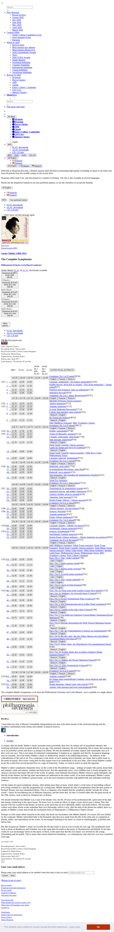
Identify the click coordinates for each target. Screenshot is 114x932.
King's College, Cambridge (24, 87)
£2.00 (14, 532)
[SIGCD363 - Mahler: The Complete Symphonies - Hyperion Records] (15, 243)
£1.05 (14, 576)
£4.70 (14, 404)
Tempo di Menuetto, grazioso (62, 434)
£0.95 (14, 595)
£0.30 (14, 559)
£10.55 (15, 378)
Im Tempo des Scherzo (59, 417)
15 (8, 458)
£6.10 (14, 517)
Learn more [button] (74, 927)
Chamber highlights (20, 65)
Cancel (5, 876)
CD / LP (32, 155)
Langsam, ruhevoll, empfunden (63, 458)
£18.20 (15, 548)
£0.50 (14, 632)
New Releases (13, 12)
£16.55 (15, 504)
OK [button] (98, 927)
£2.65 (14, 489)
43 (8, 605)
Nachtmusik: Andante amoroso (62, 534)
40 (8, 590)
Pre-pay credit (6, 890)
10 (8, 431)
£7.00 (14, 431)
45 (8, 617)
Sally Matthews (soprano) (60, 423)
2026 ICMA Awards (21, 57)
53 (8, 676)
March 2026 (17, 30)
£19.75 (15, 427)
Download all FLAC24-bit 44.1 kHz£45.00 (10, 294)
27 (8, 514)
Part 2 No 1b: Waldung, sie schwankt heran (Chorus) (72, 593)
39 (8, 586)
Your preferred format (18, 200)
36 (8, 570)
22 (8, 494)
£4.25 (14, 472)
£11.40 (14, 462)
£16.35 (15, 522)
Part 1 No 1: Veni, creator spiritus (64, 558)
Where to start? (13, 42)
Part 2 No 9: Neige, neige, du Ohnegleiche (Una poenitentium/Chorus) (80, 644)
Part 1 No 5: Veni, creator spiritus (64, 579)
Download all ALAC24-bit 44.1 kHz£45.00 (10, 313)
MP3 (10, 145)
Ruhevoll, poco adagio (59, 472)
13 (8, 442)
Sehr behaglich (73, 475)
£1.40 (14, 570)
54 (8, 680)
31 (8, 531)
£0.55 (14, 587)
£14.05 (15, 484)
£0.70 (14, 611)
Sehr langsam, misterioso (60, 439)
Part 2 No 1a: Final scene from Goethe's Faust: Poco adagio (75, 590)
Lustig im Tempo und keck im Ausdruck (67, 447)
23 (8, 497)
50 (8, 655)
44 (8, 611)
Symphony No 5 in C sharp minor (64, 483)
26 (8, 511)
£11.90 (37, 378)
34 (8, 559)
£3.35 (14, 467)
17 (8, 469)
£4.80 (14, 458)
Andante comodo (57, 676)
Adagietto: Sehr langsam (60, 497)
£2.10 (14, 390)
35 (8, 565)
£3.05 (14, 382)
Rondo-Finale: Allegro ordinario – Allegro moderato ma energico (77, 537)
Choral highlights (19, 70)
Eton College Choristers (77, 555)
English (13, 166)
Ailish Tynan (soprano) (83, 545)
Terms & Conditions (8, 893)
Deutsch (18, 163)
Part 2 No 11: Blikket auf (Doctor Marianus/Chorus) (72, 660)
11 (8, 434)
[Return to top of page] (11, 880)
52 (8, 667)
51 (8, 661)
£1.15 (14, 565)
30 (8, 528)
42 (8, 600)
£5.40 (14, 687)
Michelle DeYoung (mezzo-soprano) (65, 401)
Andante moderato (57, 406)
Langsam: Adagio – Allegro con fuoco (66, 525)
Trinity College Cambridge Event (26, 35)
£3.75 (14, 537)
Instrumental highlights (22, 67)
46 (8, 625)
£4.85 (14, 509)
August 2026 (18, 17)
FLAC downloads (20, 147)
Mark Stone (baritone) (93, 550)
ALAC (24, 155)
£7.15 (14, 420)
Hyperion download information (13, 888)
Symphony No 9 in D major (61, 671)
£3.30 (14, 437)
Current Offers (13, 32)
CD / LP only (18, 152)
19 (8, 477)
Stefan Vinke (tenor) (74, 550)
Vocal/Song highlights (22, 72)
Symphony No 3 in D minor (61, 425)
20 (8, 488)
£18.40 (37, 522)
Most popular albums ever (23, 50)
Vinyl (14, 55)
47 (8, 632)
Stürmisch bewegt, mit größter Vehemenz (67, 491)
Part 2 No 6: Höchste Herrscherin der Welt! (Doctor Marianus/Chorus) (80, 623)
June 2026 (16, 22)
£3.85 (14, 393)
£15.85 (37, 484)
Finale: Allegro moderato (60, 517)
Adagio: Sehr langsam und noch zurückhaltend (70, 687)
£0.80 (14, 452)
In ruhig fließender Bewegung (62, 409)
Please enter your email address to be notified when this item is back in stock (34, 872)
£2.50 (14, 512)
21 (8, 491)
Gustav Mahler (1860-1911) (14, 253)
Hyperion (16, 77)
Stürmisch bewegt (57, 392)
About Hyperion (7, 920)
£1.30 (14, 626)
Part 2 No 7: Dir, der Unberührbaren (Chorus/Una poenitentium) (77, 631)
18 (8, 472)
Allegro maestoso (57, 403)
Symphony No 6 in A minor (61, 503)
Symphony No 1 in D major (61, 376)
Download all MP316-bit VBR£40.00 (9, 275)
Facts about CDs (7, 900)
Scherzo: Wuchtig (57, 511)
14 (8, 451)
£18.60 (37, 504)
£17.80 (15, 672)
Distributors (5, 912)
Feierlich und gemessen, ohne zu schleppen (68, 390)
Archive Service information (11, 915)
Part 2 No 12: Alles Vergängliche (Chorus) (68, 665)
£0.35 (14, 600)
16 (8, 466)
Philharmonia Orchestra (10, 265)
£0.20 (14, 655)
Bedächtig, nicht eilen (58, 466)
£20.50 (37, 548)
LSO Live (16, 90)
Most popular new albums (23, 47)
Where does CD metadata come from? (15, 905)
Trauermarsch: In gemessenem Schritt (65, 488)
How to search (6, 885)
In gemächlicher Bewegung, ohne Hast (66, 469)
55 (8, 684)
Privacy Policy (6, 917)
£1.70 (14, 442)
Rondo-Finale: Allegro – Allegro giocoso (67, 500)
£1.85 (14, 469)
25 (8, 508)
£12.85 (37, 462)
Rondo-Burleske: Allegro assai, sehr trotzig (68, 684)
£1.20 (14, 639)
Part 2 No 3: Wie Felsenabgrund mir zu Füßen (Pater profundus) (77, 604)
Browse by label (14, 75)
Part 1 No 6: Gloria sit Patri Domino (65, 585)
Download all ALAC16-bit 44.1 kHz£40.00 (10, 304)
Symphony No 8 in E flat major (63, 540)
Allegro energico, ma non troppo (63, 508)
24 (8, 500)
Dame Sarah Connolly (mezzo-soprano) (66, 445)
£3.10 (14, 514)
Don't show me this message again (19, 215)
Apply (15, 142)
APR (14, 82)
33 (8, 537)
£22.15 (37, 427)
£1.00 (14, 414)
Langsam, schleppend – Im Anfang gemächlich (70, 382)
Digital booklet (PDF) (9, 248)
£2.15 (14, 434)
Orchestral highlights (21, 62)
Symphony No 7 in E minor (61, 520)
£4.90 (14, 526)
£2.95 (14, 680)
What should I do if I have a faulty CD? (15, 902)
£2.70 (14, 534)
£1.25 (14, 667)
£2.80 (14, 492)
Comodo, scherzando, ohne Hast (63, 437)
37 (8, 575)
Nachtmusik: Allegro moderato (62, 528)
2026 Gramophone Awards (24, 52)
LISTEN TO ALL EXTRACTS (62, 370)
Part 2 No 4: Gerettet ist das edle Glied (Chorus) (70, 609)
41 (8, 595)
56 (8, 687)
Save (13, 876)
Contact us (5, 907)
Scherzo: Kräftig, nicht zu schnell (64, 494)
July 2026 (16, 20)
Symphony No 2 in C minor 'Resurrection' (67, 395)
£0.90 (14, 647)
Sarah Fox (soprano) (58, 480)
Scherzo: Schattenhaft (58, 531)
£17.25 (15, 398)
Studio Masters (18, 60)
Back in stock (18, 45)
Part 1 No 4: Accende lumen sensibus (65, 574)
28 (8, 517)
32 (8, 534)
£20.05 (37, 672)
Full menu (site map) (16, 107)
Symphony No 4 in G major (61, 461)
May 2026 (16, 25)
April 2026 (17, 27)
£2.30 (14, 409)
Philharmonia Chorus (70, 553)
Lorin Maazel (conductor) (31, 265)
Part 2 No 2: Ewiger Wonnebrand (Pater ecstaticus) (71, 599)
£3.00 (14, 529)
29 (8, 525)
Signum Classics (19, 92)
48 (8, 639)
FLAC (16, 155)
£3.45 (14, 494)
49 (8, 647)
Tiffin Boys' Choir (93, 453)
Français (18, 160)
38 (8, 581)
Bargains (16, 40)
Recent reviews (19, 15)
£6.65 (14, 676)
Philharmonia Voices (58, 455)
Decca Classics (18, 80)
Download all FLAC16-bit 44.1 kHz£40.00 (10, 285)
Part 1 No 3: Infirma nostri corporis (64, 569)
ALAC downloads (20, 150)
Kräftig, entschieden (58, 431)
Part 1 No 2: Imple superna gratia (63, 563)
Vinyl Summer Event (21, 37)
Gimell (15, 85)
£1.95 (14, 478)
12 (8, 437)
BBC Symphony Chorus (84, 423)
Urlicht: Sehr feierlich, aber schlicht (64, 412)
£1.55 (14, 386)
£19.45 (37, 398)
